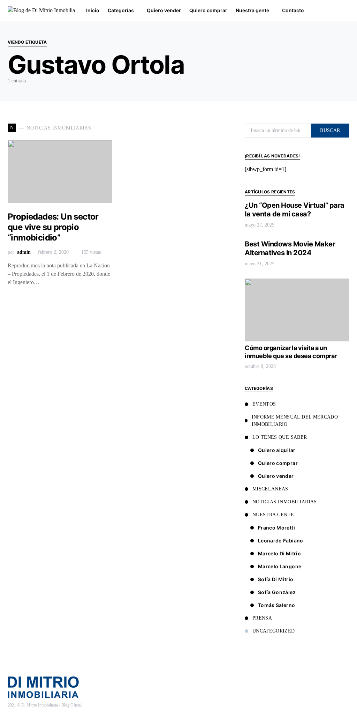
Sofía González (277, 592)
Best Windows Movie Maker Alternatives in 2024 (290, 248)
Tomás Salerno (276, 605)
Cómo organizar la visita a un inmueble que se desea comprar (291, 352)
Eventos (264, 404)
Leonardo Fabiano (280, 540)
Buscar (330, 130)
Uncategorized (273, 631)
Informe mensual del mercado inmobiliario (295, 420)
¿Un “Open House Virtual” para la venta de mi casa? (294, 209)
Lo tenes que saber (279, 437)
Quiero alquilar (276, 450)
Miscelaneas (270, 488)
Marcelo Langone (279, 566)
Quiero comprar (278, 463)
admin (24, 252)
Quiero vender (276, 476)
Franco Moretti (276, 528)
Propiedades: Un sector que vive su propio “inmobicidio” (53, 227)
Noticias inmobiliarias (284, 501)
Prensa (262, 618)
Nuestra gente (273, 514)
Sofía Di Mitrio (275, 579)
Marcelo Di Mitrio (279, 553)
